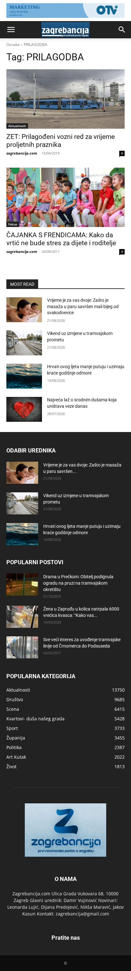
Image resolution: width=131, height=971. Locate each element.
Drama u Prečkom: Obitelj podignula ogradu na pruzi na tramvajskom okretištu (78, 583)
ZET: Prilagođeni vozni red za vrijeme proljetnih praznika (60, 140)
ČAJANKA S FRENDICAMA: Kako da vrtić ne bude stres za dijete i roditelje (61, 239)
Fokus (12, 224)
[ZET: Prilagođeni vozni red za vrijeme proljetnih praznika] (65, 99)
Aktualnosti (17, 126)
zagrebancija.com (21, 153)
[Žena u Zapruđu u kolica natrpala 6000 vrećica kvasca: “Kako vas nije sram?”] (22, 617)
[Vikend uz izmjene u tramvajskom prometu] (24, 342)
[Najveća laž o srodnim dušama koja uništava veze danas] (24, 409)
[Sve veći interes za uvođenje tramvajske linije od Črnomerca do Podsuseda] (22, 647)
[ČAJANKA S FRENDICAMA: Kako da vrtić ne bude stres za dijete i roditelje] (65, 197)
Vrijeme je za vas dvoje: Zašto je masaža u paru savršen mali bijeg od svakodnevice (83, 306)
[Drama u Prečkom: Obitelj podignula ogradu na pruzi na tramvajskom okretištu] (22, 584)
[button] (11, 29)
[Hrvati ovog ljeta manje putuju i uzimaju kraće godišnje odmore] (24, 376)
